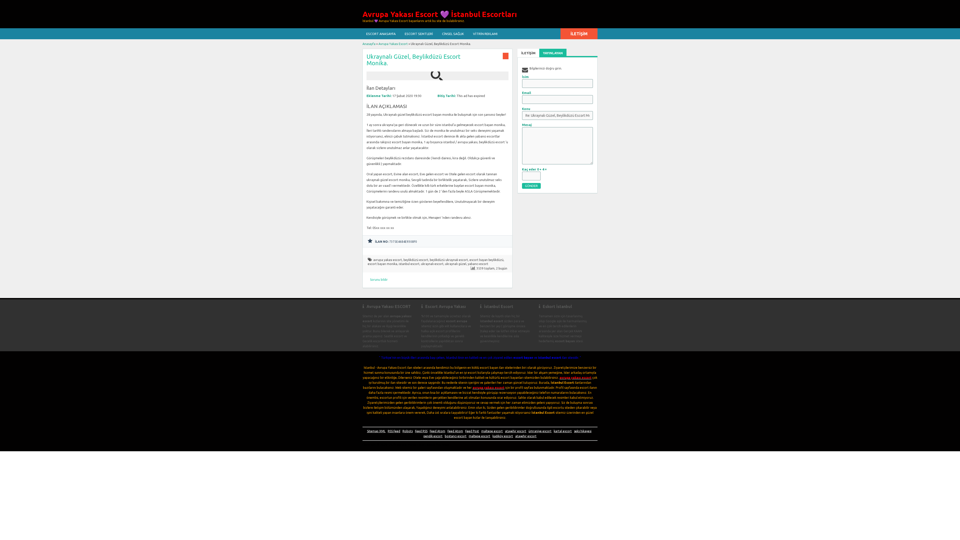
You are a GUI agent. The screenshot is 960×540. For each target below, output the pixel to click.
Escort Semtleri (419, 34)
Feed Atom (437, 431)
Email (526, 92)
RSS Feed (394, 431)
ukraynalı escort (432, 264)
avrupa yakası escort (387, 260)
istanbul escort (409, 264)
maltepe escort (492, 431)
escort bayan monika (382, 264)
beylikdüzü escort (416, 260)
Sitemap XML (376, 431)
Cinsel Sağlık (453, 34)
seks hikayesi (583, 431)
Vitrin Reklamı (485, 34)
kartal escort (563, 431)
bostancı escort (455, 436)
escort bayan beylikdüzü (487, 260)
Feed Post (472, 431)
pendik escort (433, 436)
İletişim (579, 34)
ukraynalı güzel (455, 264)
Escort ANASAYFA (381, 34)
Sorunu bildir (379, 279)
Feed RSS (421, 431)
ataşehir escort (515, 431)
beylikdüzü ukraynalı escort (449, 260)
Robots (407, 431)
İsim (525, 76)
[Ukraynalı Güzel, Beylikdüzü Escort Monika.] (437, 78)
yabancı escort (478, 264)
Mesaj (527, 124)
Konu (526, 108)
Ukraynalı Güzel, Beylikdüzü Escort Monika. (413, 59)
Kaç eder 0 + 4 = (534, 169)
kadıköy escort (502, 436)
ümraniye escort (540, 431)
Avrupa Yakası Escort (393, 44)
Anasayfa (369, 44)
